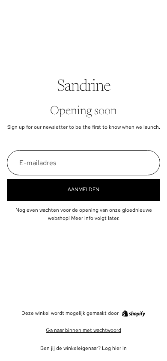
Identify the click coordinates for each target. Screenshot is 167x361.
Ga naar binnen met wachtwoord (83, 330)
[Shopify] (133, 313)
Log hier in (114, 348)
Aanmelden (83, 189)
